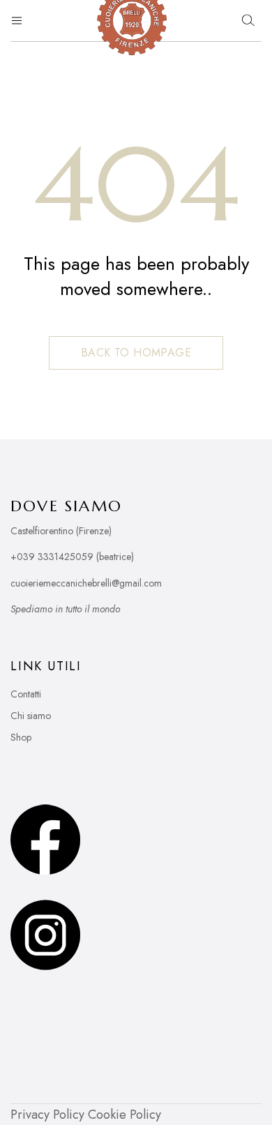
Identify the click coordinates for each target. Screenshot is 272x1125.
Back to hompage (136, 353)
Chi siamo (30, 716)
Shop (20, 737)
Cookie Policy (124, 1114)
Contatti (25, 694)
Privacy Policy (47, 1114)
